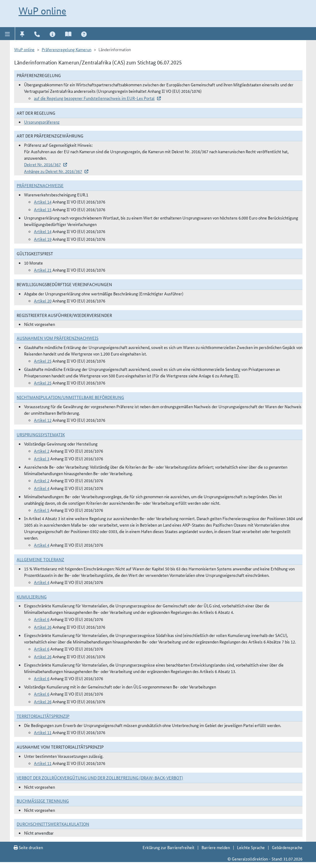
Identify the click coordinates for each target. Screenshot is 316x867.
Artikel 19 (43, 239)
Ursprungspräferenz (42, 122)
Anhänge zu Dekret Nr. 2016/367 (53, 171)
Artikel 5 (41, 510)
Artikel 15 (43, 209)
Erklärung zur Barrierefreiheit (168, 847)
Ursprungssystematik (41, 434)
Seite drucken (30, 847)
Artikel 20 (43, 301)
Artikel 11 (43, 732)
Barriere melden (216, 847)
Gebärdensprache (287, 847)
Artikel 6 (41, 619)
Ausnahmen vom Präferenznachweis (57, 338)
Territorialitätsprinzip (43, 716)
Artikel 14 (43, 202)
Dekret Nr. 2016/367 (42, 164)
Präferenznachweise (40, 185)
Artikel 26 (43, 627)
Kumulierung (32, 597)
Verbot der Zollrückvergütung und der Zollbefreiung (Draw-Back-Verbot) (100, 778)
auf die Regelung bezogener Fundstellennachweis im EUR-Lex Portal (94, 98)
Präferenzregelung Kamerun (66, 49)
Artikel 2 (41, 451)
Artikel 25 (43, 361)
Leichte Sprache (251, 847)
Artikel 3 (41, 458)
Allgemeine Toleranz (40, 559)
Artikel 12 (43, 420)
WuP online (42, 11)
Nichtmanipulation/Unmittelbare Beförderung (70, 397)
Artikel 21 (43, 270)
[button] (7, 33)
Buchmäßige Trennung (43, 801)
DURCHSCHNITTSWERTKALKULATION (53, 824)
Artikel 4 (41, 488)
